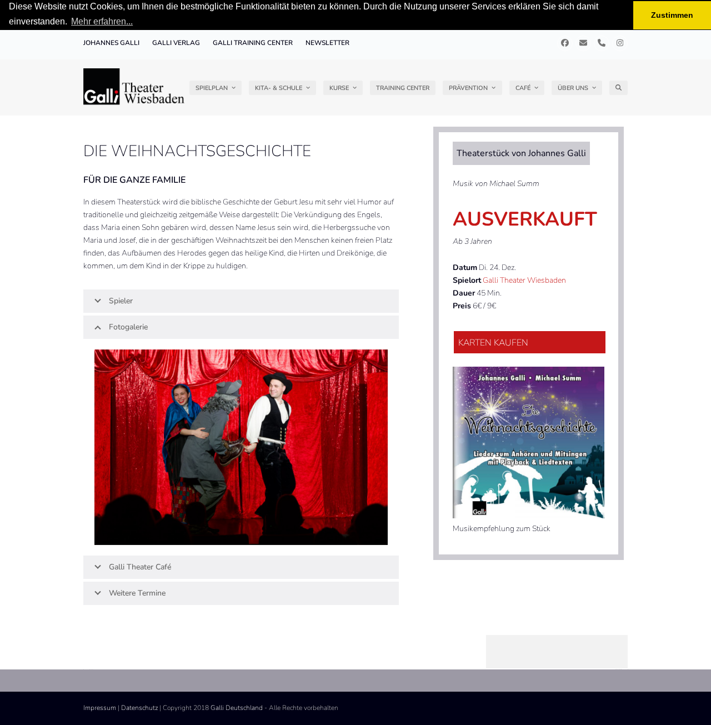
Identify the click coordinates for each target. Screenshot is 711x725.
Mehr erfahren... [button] (102, 21)
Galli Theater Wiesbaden (524, 280)
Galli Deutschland (237, 707)
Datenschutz (139, 707)
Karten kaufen (493, 343)
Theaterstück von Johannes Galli (521, 153)
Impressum (99, 707)
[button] (618, 88)
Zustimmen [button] (672, 15)
